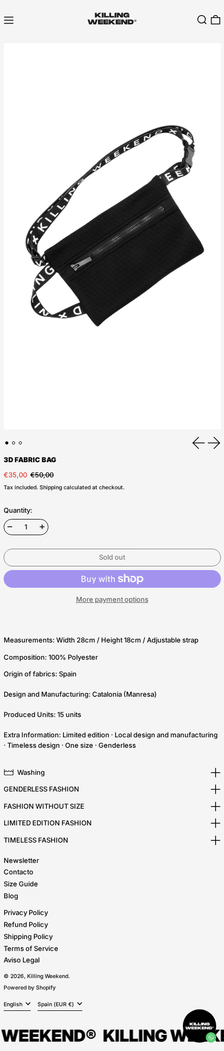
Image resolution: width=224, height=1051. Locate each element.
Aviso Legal (22, 960)
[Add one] (42, 526)
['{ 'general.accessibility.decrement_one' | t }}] (10, 526)
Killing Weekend (47, 976)
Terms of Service (31, 948)
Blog (11, 896)
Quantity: (18, 510)
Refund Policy (26, 924)
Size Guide (21, 884)
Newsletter (21, 860)
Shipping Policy (28, 936)
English (14, 1004)
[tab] (7, 443)
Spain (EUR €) (57, 1004)
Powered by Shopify (30, 987)
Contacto (18, 872)
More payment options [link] (112, 599)
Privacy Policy (26, 912)
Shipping (51, 487)
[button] (202, 20)
